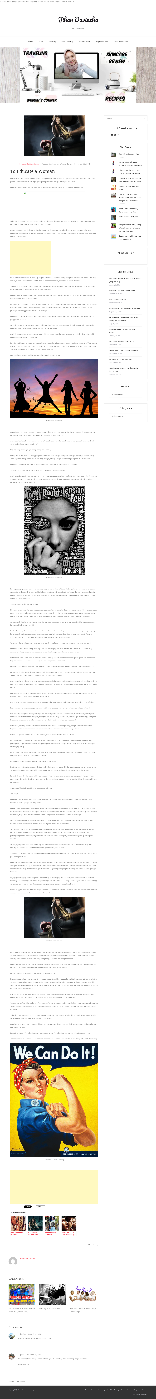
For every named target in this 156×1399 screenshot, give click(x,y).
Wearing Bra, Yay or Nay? (50, 1308)
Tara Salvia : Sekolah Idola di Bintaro (122, 341)
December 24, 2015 (35, 1334)
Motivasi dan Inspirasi (50, 164)
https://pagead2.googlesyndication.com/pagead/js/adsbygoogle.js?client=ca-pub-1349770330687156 (37, 1)
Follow (42, 1207)
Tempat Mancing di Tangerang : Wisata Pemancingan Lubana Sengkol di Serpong (130, 228)
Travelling (52, 41)
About (41, 41)
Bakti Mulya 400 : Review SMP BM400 (122, 290)
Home (30, 41)
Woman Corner (84, 41)
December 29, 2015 (33, 1354)
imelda (23, 1334)
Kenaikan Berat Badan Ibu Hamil (120, 359)
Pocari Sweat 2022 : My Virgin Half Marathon (125, 308)
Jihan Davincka (78, 19)
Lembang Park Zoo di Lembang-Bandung (123, 350)
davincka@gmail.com (30, 164)
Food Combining (67, 41)
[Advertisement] (30, 258)
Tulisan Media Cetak (120, 41)
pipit (22, 1354)
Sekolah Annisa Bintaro (117, 299)
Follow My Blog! (125, 252)
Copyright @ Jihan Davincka (19, 1390)
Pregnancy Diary (102, 41)
